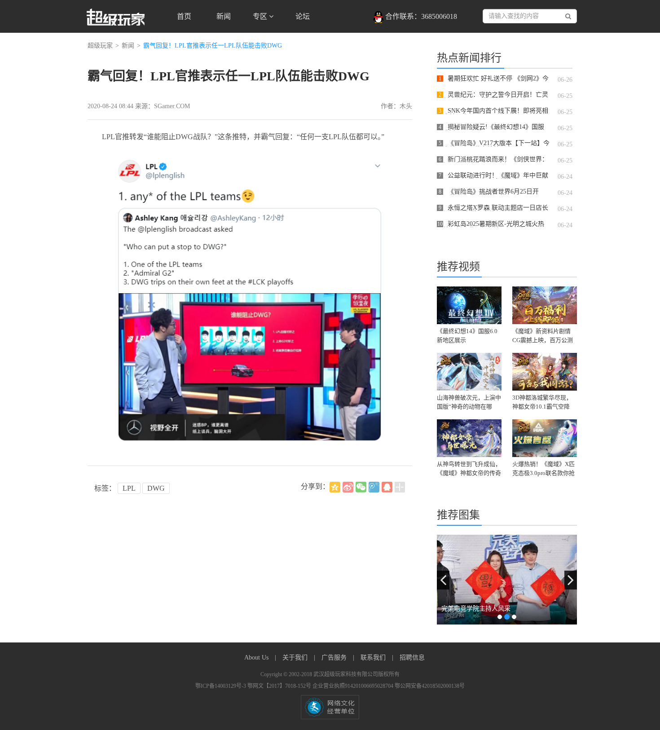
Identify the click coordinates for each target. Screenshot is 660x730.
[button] (443, 580)
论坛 (302, 16)
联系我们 (374, 657)
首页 (184, 16)
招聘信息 (412, 657)
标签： (105, 488)
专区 (261, 16)
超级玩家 (100, 45)
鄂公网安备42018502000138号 (430, 686)
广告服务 (334, 657)
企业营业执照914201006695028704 (353, 686)
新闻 (223, 16)
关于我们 (295, 657)
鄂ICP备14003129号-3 (221, 686)
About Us (257, 657)
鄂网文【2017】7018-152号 (279, 686)
